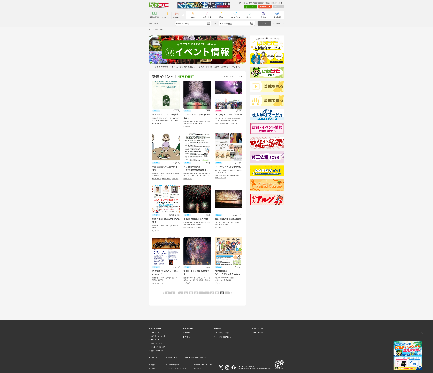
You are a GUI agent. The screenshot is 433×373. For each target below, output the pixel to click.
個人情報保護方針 (172, 365)
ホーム (151, 30)
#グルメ (217, 123)
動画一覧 (218, 328)
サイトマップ (198, 368)
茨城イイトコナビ (157, 332)
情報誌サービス (171, 357)
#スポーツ (226, 175)
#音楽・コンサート (157, 283)
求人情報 (277, 17)
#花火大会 (186, 126)
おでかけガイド (156, 343)
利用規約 (152, 368)
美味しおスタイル (157, 350)
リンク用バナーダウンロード (176, 368)
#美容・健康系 (166, 179)
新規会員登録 (265, 6)
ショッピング (235, 17)
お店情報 (186, 332)
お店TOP (177, 17)
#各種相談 (175, 179)
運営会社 (152, 365)
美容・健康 (207, 17)
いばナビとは (257, 328)
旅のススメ (155, 340)
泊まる (263, 17)
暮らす (249, 17)
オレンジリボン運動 (158, 347)
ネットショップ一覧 (221, 332)
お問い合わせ (257, 332)
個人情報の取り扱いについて (204, 365)
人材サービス (154, 357)
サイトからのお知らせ (222, 336)
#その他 (217, 283)
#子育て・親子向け (220, 178)
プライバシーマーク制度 (245, 366)
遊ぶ (221, 17)
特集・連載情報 (155, 328)
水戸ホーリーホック (158, 336)
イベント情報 (188, 328)
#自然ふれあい (225, 123)
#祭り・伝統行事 (188, 228)
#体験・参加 (218, 175)
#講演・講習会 (156, 123)
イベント (165, 17)
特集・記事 (154, 17)
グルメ (193, 17)
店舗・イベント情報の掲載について (196, 357)
